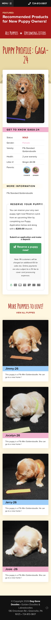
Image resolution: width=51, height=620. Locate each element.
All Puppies (11, 33)
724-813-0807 (39, 3)
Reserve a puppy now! (27, 248)
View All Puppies (25, 312)
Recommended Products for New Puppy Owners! (25, 18)
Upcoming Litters (35, 33)
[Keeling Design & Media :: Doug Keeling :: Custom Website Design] (47, 608)
